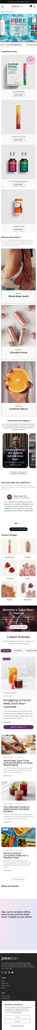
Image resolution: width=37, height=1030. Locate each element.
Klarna (3, 988)
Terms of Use (5, 996)
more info (15, 35)
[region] (18, 506)
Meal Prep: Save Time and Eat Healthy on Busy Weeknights (18, 762)
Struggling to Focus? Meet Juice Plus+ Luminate (17, 703)
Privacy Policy (5, 998)
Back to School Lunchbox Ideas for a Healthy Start (15, 855)
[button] (2, 7)
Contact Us (4, 983)
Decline (17, 1021)
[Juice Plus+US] (18, 6)
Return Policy (5, 985)
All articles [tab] (6, 650)
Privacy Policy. (16, 1012)
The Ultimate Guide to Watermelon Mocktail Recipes (16, 809)
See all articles (18, 879)
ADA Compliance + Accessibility (11, 1000)
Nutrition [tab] (18, 650)
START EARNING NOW (18, 627)
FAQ (2, 981)
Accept (17, 1017)
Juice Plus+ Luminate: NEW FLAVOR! (18, 1)
